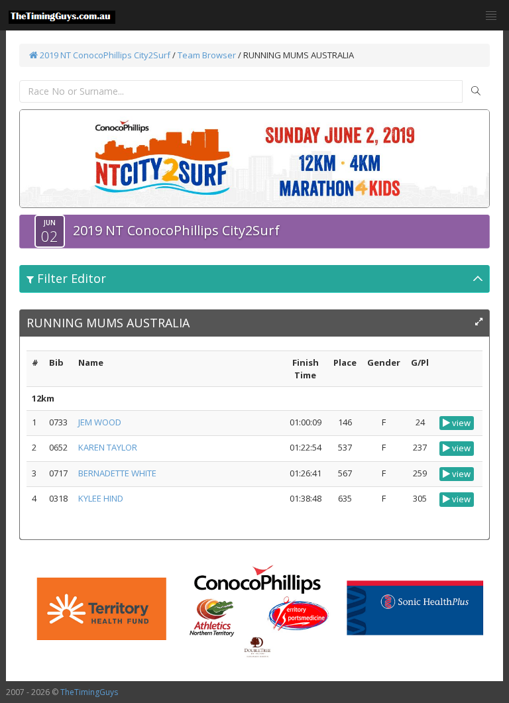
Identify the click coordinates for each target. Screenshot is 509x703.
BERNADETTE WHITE (117, 473)
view (460, 423)
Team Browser (207, 55)
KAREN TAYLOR (107, 447)
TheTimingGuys (89, 692)
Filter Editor (70, 278)
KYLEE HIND (100, 498)
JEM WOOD (99, 422)
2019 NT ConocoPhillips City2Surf (104, 55)
